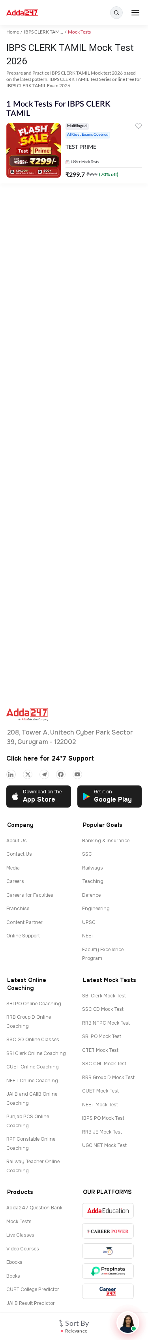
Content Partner (24, 922)
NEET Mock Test (100, 1105)
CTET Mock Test (100, 1050)
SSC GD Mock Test (103, 1009)
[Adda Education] (108, 1210)
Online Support (23, 936)
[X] (27, 774)
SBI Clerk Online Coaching (36, 1053)
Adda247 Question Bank (34, 1208)
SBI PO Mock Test (101, 1036)
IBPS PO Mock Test (103, 1118)
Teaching (92, 881)
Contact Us (19, 854)
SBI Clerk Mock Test (104, 996)
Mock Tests (19, 1221)
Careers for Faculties (29, 895)
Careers (15, 881)
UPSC (89, 922)
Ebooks (14, 1262)
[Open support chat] (127, 1322)
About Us (16, 841)
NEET (88, 936)
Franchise (17, 908)
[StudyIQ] (108, 1251)
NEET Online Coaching (32, 1081)
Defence (91, 895)
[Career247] (108, 1291)
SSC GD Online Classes (32, 1039)
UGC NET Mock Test (104, 1145)
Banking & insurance (105, 841)
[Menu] (135, 12)
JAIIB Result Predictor (30, 1303)
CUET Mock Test (100, 1091)
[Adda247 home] (22, 12)
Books (13, 1276)
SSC (87, 854)
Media (13, 868)
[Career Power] (108, 1231)
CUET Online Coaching (32, 1067)
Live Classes (20, 1235)
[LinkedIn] (11, 774)
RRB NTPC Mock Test (106, 1023)
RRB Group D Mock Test (108, 1077)
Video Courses (22, 1249)
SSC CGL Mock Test (104, 1064)
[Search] (116, 12)
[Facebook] (61, 774)
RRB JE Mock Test (102, 1132)
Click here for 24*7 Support (50, 758)
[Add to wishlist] (138, 127)
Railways (92, 868)
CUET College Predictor (32, 1289)
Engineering (96, 908)
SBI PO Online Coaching (33, 1004)
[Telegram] (44, 774)
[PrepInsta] (108, 1271)
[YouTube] (77, 774)
